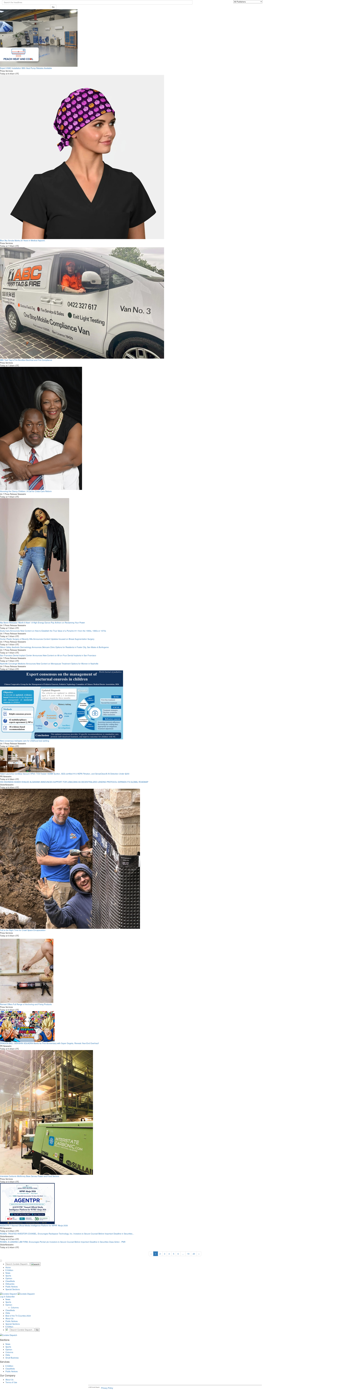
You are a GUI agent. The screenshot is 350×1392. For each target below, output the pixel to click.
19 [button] (188, 1253)
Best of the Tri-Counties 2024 (18, 1315)
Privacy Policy (107, 1388)
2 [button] (160, 1253)
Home (8, 1267)
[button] (183, 1253)
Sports (8, 1275)
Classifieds (10, 1281)
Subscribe (10, 1296)
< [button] (151, 1253)
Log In (2, 1296)
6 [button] (178, 1253)
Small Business (12, 1357)
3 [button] (164, 1253)
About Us (9, 1318)
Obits (7, 1313)
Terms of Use (11, 1382)
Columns (15, 1307)
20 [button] (194, 1253)
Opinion (8, 1278)
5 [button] (173, 1253)
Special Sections (12, 1289)
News (7, 1273)
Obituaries (9, 1283)
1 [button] (155, 1253)
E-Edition (9, 1270)
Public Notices (11, 1286)
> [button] (198, 1253)
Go (53, 7)
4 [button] (169, 1253)
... (183, 1253)
